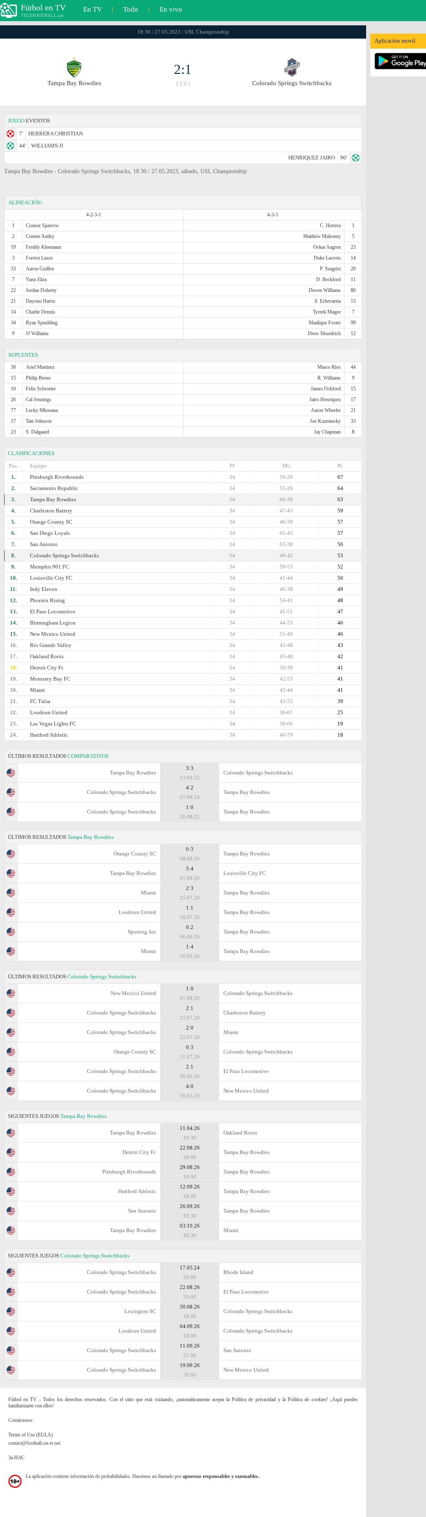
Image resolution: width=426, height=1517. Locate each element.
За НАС (16, 1458)
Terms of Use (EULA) (30, 1435)
